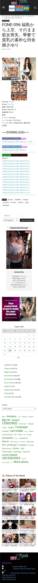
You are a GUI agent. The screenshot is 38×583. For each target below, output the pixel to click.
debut (26, 431)
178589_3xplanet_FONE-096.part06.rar (16, 174)
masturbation (23, 438)
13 (20, 343)
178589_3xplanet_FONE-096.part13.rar (16, 193)
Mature (5, 441)
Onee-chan (30, 442)
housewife (7, 438)
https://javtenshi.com (9, 577)
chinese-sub (22, 424)
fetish (20, 434)
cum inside (6, 202)
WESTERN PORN (9, 397)
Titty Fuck (26, 452)
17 (5, 347)
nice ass (22, 442)
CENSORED (18, 199)
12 (15, 343)
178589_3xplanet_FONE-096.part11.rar (15, 187)
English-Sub (8, 372)
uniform (24, 458)
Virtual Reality (5, 462)
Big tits (6, 420)
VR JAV (6, 393)
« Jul (18, 357)
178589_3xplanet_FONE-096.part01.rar (15, 161)
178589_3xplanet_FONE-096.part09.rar (16, 182)
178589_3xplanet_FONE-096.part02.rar (16, 164)
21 (24, 347)
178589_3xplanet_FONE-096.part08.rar (16, 179)
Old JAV (6, 386)
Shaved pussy (6, 448)
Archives (4, 405)
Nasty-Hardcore (14, 441)
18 (10, 347)
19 (15, 347)
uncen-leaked (9, 455)
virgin (26, 202)
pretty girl (12, 445)
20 (20, 347)
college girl (31, 424)
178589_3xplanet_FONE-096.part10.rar (16, 185)
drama (31, 431)
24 (5, 350)
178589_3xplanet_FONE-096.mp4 (14, 150)
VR (11, 462)
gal (24, 435)
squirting (17, 452)
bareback (24, 416)
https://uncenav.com (9, 579)
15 (29, 343)
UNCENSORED (11, 458)
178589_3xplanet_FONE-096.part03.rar (16, 166)
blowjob (16, 420)
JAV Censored (6, 16)
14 (24, 343)
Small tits (20, 202)
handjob (29, 435)
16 (33, 343)
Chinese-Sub (8, 368)
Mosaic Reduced (9, 383)
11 (10, 343)
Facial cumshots (7, 435)
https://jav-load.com (9, 575)
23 (33, 347)
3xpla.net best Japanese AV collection (23, 573)
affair (3, 417)
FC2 (15, 434)
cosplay (4, 427)
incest (16, 438)
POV (4, 445)
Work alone (6, 205)
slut (22, 448)
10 (5, 343)
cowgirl (11, 427)
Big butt (31, 417)
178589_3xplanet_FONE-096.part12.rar (16, 190)
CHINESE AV (8, 365)
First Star (10, 104)
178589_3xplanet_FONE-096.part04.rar (16, 169)
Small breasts (7, 452)
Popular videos (9, 390)
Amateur (12, 102)
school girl (31, 445)
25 (10, 350)
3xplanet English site (19, 566)
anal (19, 416)
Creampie (25, 199)
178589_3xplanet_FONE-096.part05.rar (16, 171)
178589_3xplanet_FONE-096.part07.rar (16, 177)
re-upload (22, 445)
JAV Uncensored (9, 379)
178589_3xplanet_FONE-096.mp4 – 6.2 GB (17, 142)
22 (29, 347)
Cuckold (5, 431)
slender (16, 448)
